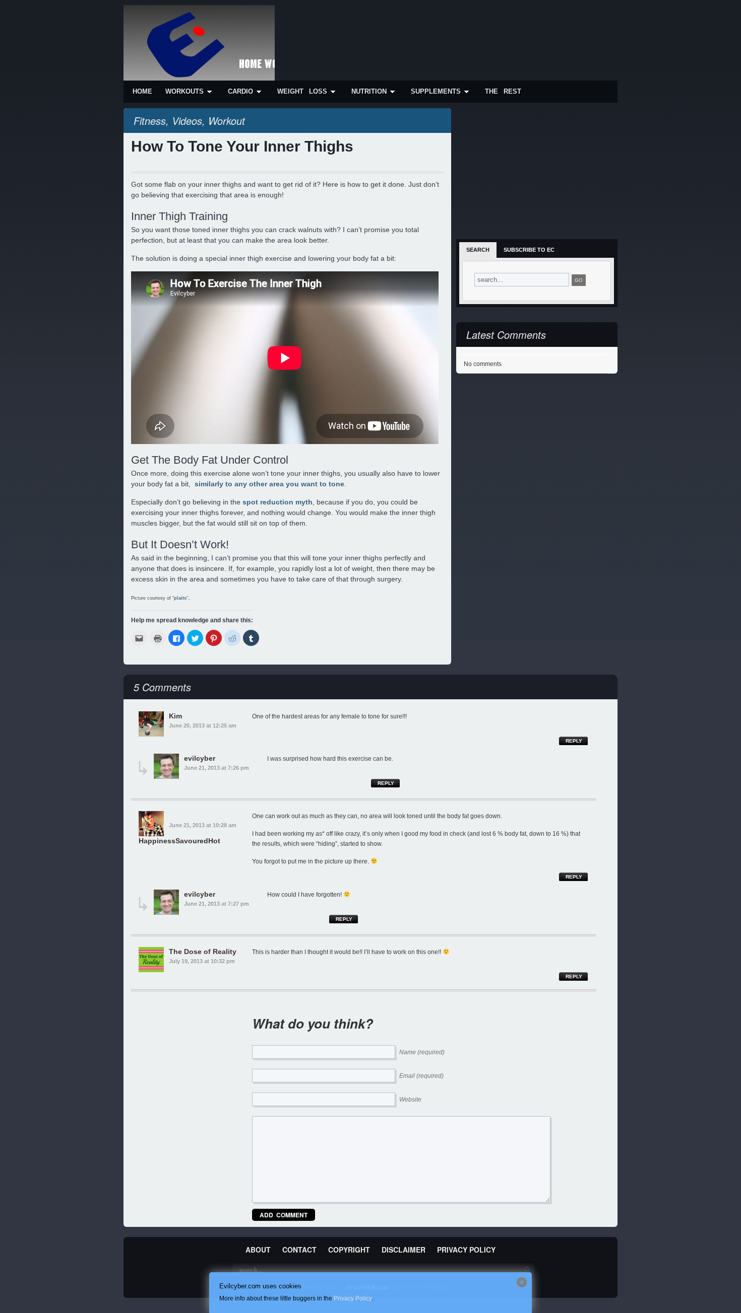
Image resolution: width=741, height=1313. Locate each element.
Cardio (240, 91)
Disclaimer (403, 1250)
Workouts (184, 91)
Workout (226, 120)
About (258, 1250)
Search (477, 250)
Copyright (349, 1250)
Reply (574, 741)
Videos (187, 120)
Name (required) (422, 1052)
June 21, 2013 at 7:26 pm (216, 768)
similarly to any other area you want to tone (269, 484)
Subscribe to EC (529, 250)
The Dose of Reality (202, 951)
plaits (180, 598)
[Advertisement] (429, 31)
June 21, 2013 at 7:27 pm (216, 904)
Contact (299, 1250)
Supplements (436, 91)
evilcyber (199, 758)
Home (142, 91)
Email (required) (421, 1075)
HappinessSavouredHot (179, 841)
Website (410, 1099)
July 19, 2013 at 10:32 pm (202, 961)
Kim (175, 716)
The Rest (503, 91)
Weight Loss (302, 91)
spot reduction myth (277, 502)
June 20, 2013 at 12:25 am (202, 725)
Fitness (150, 120)
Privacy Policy (466, 1250)
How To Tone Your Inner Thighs (242, 146)
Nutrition (369, 91)
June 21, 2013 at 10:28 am (202, 825)
